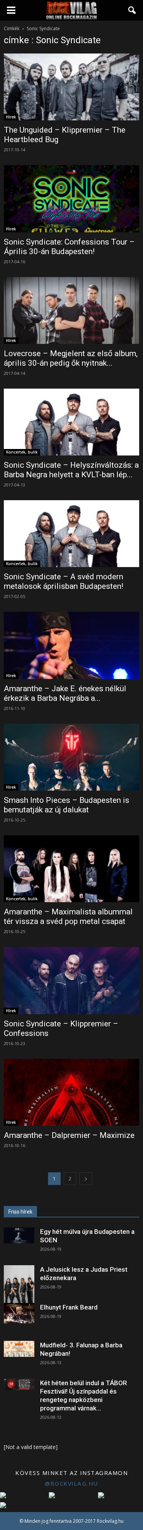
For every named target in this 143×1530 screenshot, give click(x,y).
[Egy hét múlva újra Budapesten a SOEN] (19, 1235)
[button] (132, 10)
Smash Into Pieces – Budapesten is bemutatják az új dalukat (66, 805)
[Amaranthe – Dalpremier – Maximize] (71, 1092)
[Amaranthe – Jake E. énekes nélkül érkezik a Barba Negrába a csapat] (71, 645)
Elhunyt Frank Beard (69, 1307)
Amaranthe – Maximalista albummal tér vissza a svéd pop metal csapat (68, 916)
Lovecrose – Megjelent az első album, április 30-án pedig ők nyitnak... (71, 358)
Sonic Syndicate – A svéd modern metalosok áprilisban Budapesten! (63, 581)
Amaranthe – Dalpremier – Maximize (69, 1135)
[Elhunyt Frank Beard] (19, 1313)
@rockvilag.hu (71, 1483)
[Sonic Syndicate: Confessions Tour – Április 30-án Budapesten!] (71, 198)
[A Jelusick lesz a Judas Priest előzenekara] (19, 1284)
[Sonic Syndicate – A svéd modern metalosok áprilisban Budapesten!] (71, 533)
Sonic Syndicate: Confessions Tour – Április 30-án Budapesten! (69, 246)
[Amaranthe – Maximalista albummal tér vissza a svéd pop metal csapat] (71, 868)
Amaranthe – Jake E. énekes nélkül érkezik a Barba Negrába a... (65, 693)
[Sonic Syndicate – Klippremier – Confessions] (71, 980)
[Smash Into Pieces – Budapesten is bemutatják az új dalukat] (71, 757)
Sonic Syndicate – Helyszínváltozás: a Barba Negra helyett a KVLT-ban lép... (71, 469)
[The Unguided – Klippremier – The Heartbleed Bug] (71, 86)
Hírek (11, 117)
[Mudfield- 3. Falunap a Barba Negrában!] (19, 1349)
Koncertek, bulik (22, 452)
